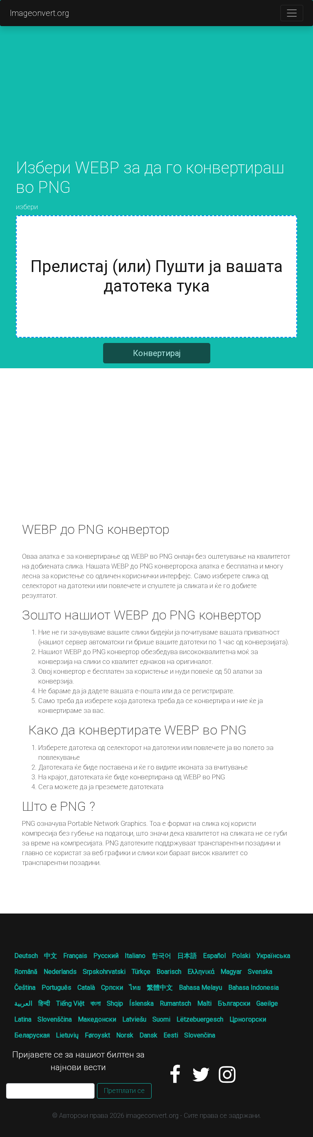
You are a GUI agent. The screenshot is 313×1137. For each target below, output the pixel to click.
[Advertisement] (156, 101)
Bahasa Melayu (200, 987)
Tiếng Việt (70, 1003)
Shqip (115, 1003)
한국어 (161, 956)
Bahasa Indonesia (253, 987)
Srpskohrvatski (104, 972)
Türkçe (141, 972)
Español (214, 956)
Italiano (135, 956)
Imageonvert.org (39, 13)
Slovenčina (199, 1035)
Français (75, 956)
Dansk (148, 1035)
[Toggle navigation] (291, 13)
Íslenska (141, 1003)
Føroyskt (97, 1035)
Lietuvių (67, 1035)
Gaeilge (267, 1003)
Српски (112, 987)
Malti (204, 1003)
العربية (23, 1003)
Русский (106, 956)
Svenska (260, 972)
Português (56, 987)
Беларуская (32, 1035)
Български (234, 1003)
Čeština (24, 987)
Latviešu (134, 1019)
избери (27, 207)
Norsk (124, 1035)
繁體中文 (160, 987)
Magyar (231, 972)
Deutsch (26, 956)
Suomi (161, 1019)
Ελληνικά (200, 972)
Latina (22, 1019)
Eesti (170, 1035)
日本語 (187, 956)
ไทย (135, 987)
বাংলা (95, 1003)
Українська (273, 956)
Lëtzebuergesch (199, 1019)
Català (86, 987)
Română (25, 972)
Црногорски (247, 1019)
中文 (50, 956)
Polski (241, 956)
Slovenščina (54, 1019)
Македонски (97, 1019)
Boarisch (168, 972)
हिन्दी (44, 1003)
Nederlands (60, 972)
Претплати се (124, 1091)
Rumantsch (175, 1003)
